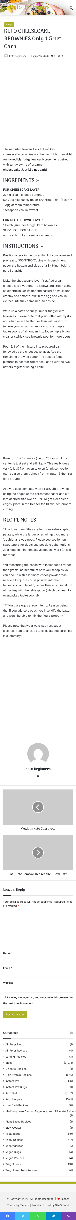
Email (7, 968)
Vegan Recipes (14, 1158)
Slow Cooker (13, 1127)
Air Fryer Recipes (16, 1050)
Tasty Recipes (14, 1139)
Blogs (9, 24)
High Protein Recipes (18, 1074)
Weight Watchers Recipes (21, 1170)
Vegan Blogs (13, 1152)
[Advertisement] (38, 106)
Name (7, 953)
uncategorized (14, 1145)
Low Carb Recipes (16, 1105)
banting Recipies (15, 1056)
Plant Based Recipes (18, 1121)
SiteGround (62, 1205)
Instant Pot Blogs (16, 1087)
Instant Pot (12, 1081)
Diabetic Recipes (16, 1068)
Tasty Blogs (12, 1133)
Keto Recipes (13, 1099)
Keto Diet (11, 1093)
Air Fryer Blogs (14, 1044)
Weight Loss (13, 1164)
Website (8, 982)
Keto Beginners (17, 56)
